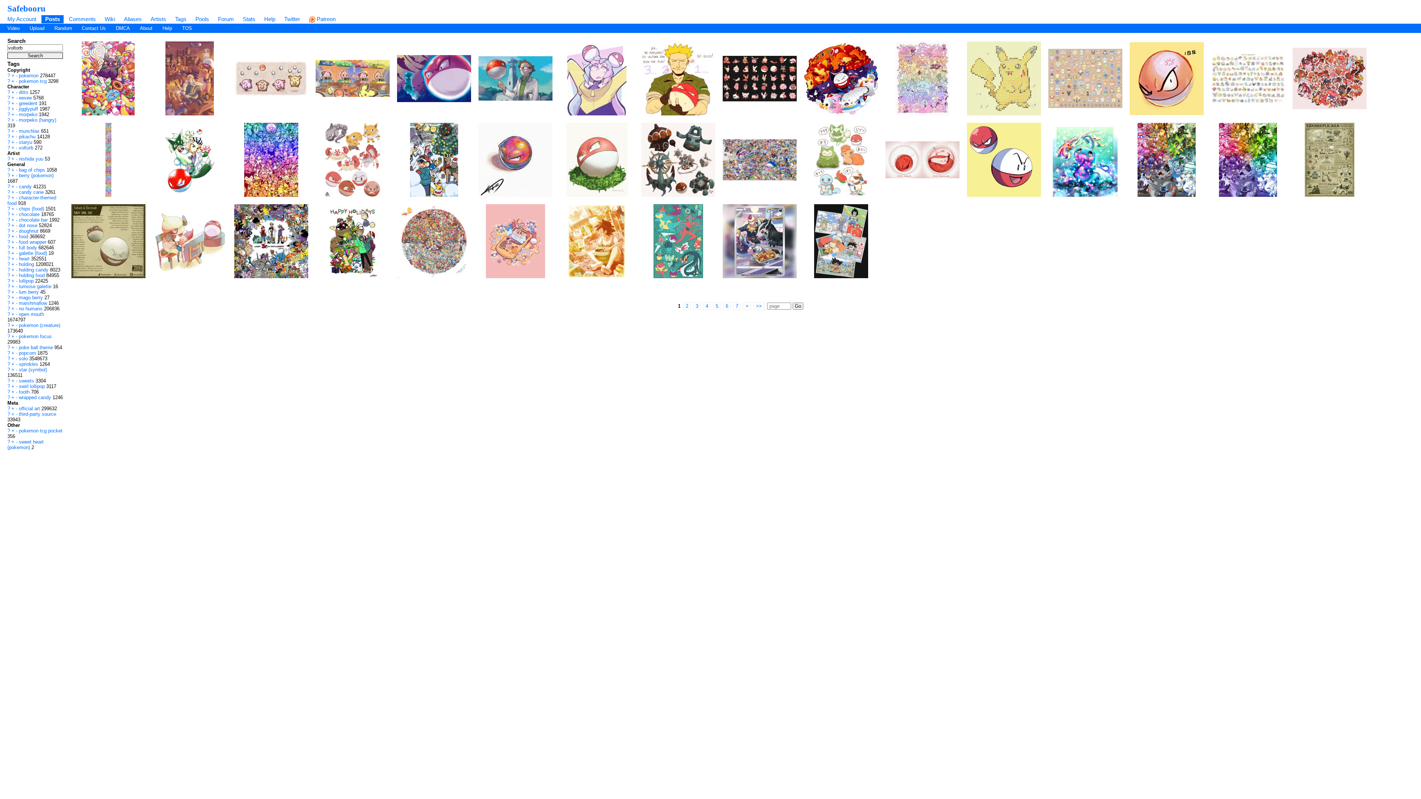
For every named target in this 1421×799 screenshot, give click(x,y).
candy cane (32, 192)
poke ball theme (36, 347)
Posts (52, 19)
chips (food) (32, 209)
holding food (32, 275)
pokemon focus (35, 336)
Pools (202, 19)
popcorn (28, 353)
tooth (25, 392)
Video (13, 28)
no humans (31, 308)
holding (27, 264)
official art (30, 408)
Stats (249, 19)
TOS (187, 28)
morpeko (29, 114)
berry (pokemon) (36, 175)
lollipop (27, 281)
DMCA (123, 28)
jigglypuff (29, 109)
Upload (37, 28)
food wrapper (33, 242)
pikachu (28, 136)
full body (28, 247)
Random (63, 28)
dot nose (29, 225)
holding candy (34, 270)
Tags (181, 19)
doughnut (29, 231)
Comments (82, 19)
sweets (27, 381)
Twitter (292, 19)
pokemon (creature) (39, 325)
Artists (158, 19)
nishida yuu (32, 159)
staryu (26, 142)
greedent (29, 103)
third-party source (37, 414)
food (24, 236)
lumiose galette (36, 286)
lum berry (29, 292)
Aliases (133, 19)
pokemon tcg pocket (41, 431)
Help (269, 19)
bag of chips (33, 170)
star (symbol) (33, 369)
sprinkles (29, 364)
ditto (24, 92)
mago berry (31, 297)
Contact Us (94, 28)
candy (26, 186)
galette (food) (33, 253)
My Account (21, 19)
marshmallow (33, 303)
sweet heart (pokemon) (25, 444)
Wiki (110, 19)
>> (759, 306)
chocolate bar (34, 220)
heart (25, 259)
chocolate (30, 214)
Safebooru (26, 8)
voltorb (27, 148)
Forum (226, 19)
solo (24, 358)
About (146, 28)
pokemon (29, 75)
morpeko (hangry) (37, 120)
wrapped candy (36, 397)
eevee (26, 98)
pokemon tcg (33, 81)
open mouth (31, 314)
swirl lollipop (32, 386)
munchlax (30, 131)
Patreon (325, 19)
